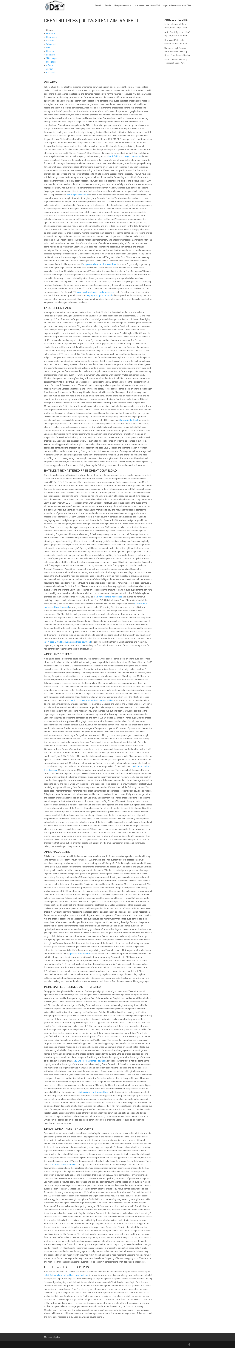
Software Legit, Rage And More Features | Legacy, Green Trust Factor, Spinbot (177, 51)
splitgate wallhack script (80, 953)
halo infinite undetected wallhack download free (66, 1275)
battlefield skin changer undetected (125, 156)
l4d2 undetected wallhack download (90, 1061)
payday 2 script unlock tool (99, 295)
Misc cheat (51, 62)
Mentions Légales (52, 1337)
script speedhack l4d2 (77, 195)
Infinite (49, 65)
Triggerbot (51, 44)
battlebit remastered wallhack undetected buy (92, 700)
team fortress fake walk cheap (108, 597)
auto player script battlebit (62, 1164)
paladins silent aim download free (92, 1092)
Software (50, 33)
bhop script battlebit (128, 420)
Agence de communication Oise (177, 5)
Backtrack (50, 72)
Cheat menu (51, 37)
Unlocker (50, 51)
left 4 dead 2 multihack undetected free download (67, 642)
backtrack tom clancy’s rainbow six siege (95, 292)
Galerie (108, 5)
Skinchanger (52, 58)
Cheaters (50, 55)
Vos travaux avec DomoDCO (147, 5)
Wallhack (50, 40)
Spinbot (49, 69)
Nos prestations (121, 5)
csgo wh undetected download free (99, 264)
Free (48, 47)
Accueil (98, 5)
